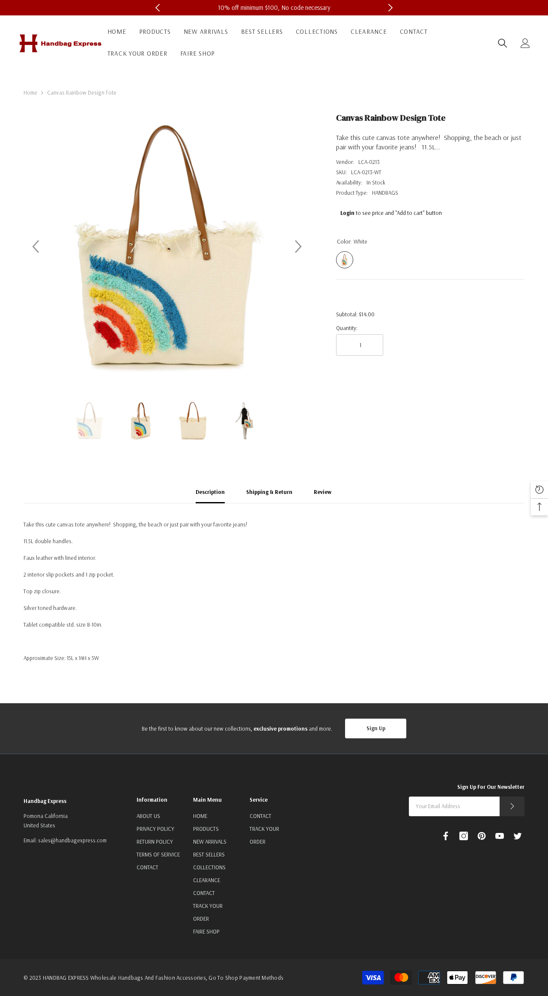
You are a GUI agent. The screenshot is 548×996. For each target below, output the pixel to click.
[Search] (502, 43)
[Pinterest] (481, 836)
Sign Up (375, 728)
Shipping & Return (269, 491)
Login (347, 212)
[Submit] (512, 806)
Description (210, 491)
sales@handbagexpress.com (72, 840)
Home (30, 92)
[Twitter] (517, 836)
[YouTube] (499, 836)
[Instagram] (464, 836)
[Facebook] (446, 836)
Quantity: (346, 327)
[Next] (298, 247)
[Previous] (36, 247)
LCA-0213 (369, 161)
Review (322, 491)
